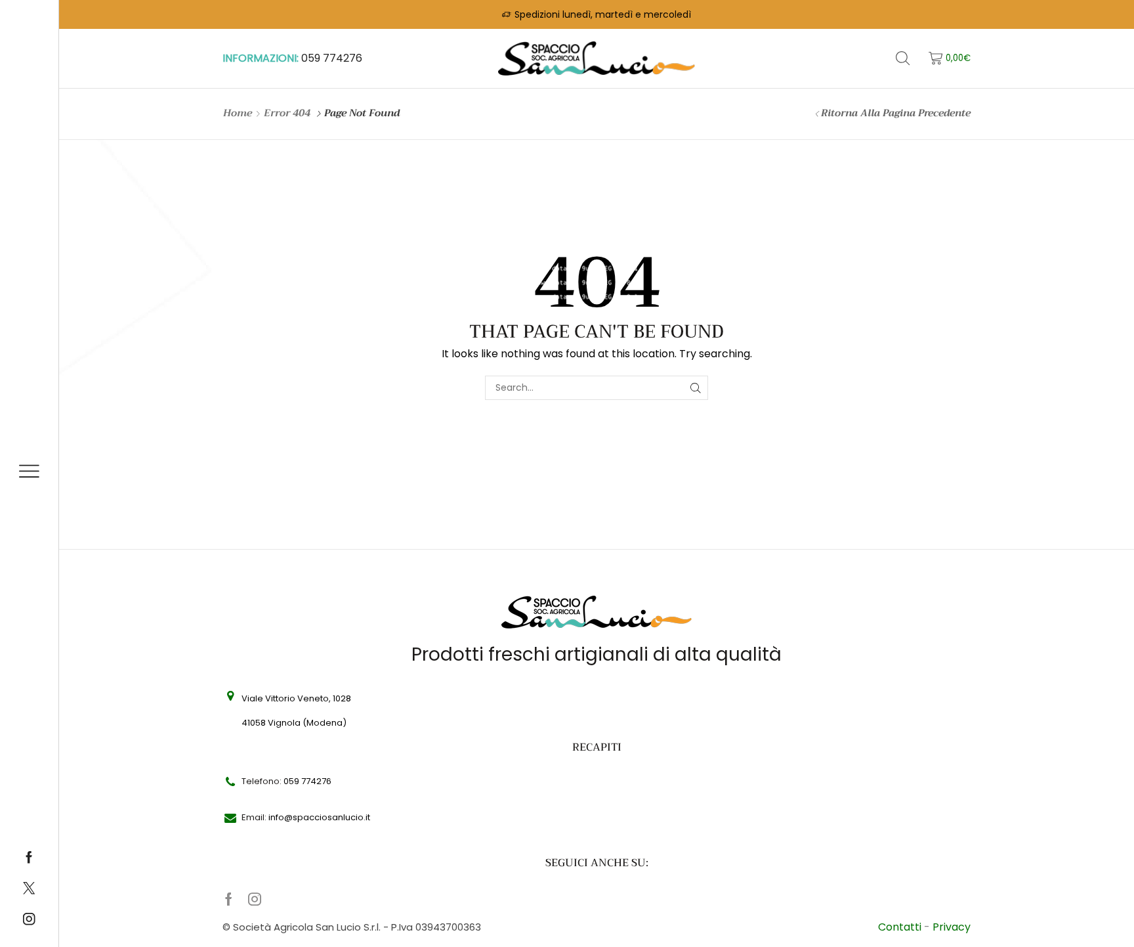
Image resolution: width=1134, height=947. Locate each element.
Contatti (901, 927)
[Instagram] (29, 920)
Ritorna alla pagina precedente (896, 113)
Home (237, 113)
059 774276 (331, 58)
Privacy (952, 927)
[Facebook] (29, 858)
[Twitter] (29, 889)
